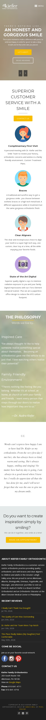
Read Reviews (23, 60)
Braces (23, 190)
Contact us (23, 118)
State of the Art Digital (23, 276)
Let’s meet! (23, 52)
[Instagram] (23, 713)
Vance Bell (30, 707)
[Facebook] (19, 713)
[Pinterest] (26, 713)
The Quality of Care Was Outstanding (17, 616)
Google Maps (15, 682)
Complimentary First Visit (23, 146)
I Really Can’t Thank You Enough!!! (15, 608)
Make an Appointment (23, 540)
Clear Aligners (23, 235)
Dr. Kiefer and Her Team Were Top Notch (19, 625)
